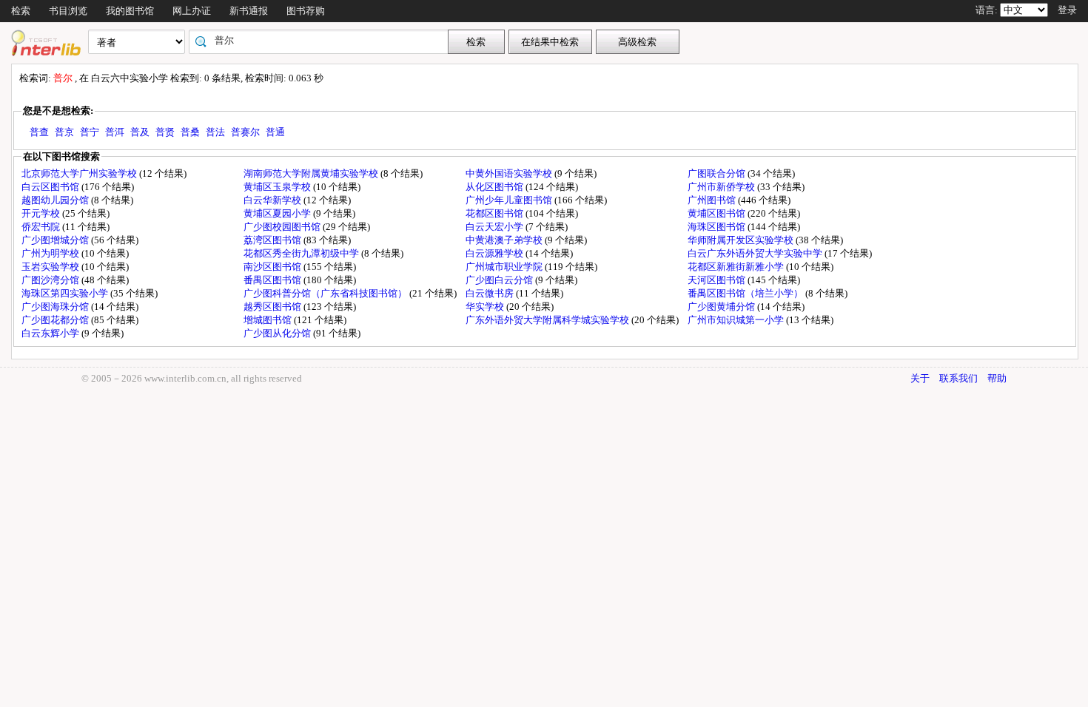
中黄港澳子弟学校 (505, 240)
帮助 (997, 378)
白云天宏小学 (495, 226)
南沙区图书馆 (273, 266)
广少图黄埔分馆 (722, 306)
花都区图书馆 (495, 213)
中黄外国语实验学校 (510, 173)
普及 (140, 132)
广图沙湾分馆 (51, 279)
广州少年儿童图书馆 (510, 200)
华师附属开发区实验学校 (742, 240)
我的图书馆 (130, 10)
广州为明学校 (51, 253)
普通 (275, 132)
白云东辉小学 (51, 333)
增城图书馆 (269, 319)
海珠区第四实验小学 (65, 293)
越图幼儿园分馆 (56, 200)
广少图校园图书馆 (283, 226)
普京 (64, 132)
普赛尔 (245, 132)
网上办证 (191, 10)
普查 (39, 132)
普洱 (114, 132)
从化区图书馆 (495, 186)
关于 (920, 378)
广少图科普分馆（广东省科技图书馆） (326, 293)
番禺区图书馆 (273, 279)
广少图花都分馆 (56, 319)
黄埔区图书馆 (718, 213)
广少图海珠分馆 (56, 306)
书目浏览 (68, 10)
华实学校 (486, 306)
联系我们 (958, 378)
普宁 (89, 132)
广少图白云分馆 (500, 279)
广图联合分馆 (718, 173)
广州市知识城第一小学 (737, 319)
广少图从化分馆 (278, 333)
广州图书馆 (713, 200)
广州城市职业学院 (505, 266)
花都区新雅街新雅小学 (737, 266)
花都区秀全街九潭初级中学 (302, 253)
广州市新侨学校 (722, 186)
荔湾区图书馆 (273, 240)
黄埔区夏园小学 (278, 213)
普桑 (190, 132)
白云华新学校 (273, 200)
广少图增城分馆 (56, 240)
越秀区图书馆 (273, 306)
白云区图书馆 (51, 186)
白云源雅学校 (495, 253)
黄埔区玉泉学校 (278, 186)
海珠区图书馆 (718, 226)
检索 (20, 10)
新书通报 (248, 10)
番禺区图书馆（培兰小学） (746, 293)
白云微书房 (491, 293)
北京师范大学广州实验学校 (80, 173)
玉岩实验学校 (51, 266)
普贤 (165, 132)
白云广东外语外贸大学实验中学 (756, 253)
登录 (1067, 10)
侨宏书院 (41, 226)
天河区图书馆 (718, 279)
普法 (215, 132)
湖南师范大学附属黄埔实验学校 (312, 173)
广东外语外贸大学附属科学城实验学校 (548, 319)
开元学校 (41, 213)
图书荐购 (305, 10)
